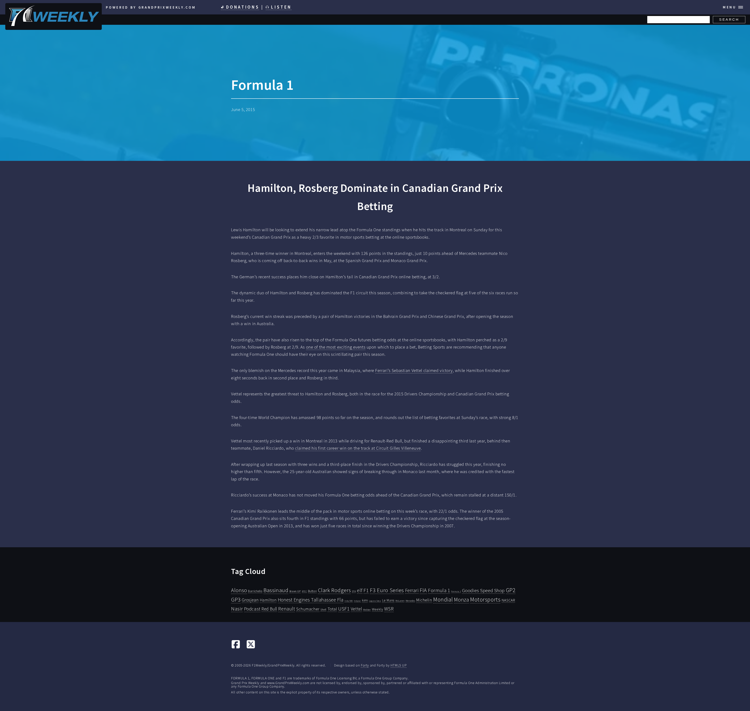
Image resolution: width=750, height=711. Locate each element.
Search (729, 19)
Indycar (357, 601)
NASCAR (508, 600)
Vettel (356, 609)
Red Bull (269, 609)
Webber (367, 609)
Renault (286, 608)
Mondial (443, 599)
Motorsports (485, 599)
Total (332, 609)
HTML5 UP (398, 665)
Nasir (237, 608)
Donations (241, 7)
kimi (365, 600)
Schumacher (308, 609)
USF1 (344, 608)
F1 (366, 590)
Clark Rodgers (334, 590)
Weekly (377, 609)
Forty (365, 665)
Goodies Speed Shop (483, 590)
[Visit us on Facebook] (235, 647)
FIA (423, 590)
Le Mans (388, 600)
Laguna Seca (375, 600)
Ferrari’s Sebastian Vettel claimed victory (414, 370)
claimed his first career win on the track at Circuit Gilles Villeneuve (358, 448)
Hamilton (268, 600)
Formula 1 (439, 590)
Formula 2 (456, 591)
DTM (354, 591)
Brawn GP (295, 591)
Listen (280, 7)
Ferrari (412, 590)
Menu (729, 7)
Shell (323, 609)
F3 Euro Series (387, 590)
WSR (389, 609)
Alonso (239, 590)
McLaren (400, 600)
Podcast (252, 609)
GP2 (511, 590)
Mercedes (410, 600)
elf (359, 590)
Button (312, 591)
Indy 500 (349, 600)
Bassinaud (275, 590)
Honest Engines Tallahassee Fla (311, 600)
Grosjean (250, 600)
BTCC (304, 591)
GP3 (236, 599)
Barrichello (255, 591)
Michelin (424, 600)
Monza (461, 599)
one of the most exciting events (336, 347)
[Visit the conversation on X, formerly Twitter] (250, 647)
